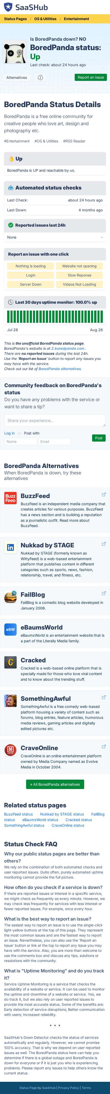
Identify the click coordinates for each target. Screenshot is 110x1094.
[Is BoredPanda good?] (40, 77)
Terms (86, 1088)
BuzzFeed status (18, 814)
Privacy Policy (68, 1088)
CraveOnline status (68, 825)
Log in (10, 433)
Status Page (28, 1088)
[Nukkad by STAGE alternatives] (10, 547)
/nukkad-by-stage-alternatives (30, 540)
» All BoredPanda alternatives (55, 784)
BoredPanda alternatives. (60, 369)
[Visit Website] (104, 494)
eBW (10, 629)
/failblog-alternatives (22, 589)
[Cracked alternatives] (10, 662)
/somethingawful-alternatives (29, 693)
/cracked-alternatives (22, 655)
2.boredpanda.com (67, 348)
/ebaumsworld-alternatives (27, 622)
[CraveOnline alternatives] (10, 750)
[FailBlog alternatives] (10, 597)
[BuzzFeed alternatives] (10, 498)
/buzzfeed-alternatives (23, 490)
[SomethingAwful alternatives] (10, 701)
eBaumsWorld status (40, 820)
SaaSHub (49, 1088)
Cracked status (78, 820)
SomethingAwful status (24, 825)
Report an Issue (91, 77)
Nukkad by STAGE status (62, 814)
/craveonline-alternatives (25, 742)
